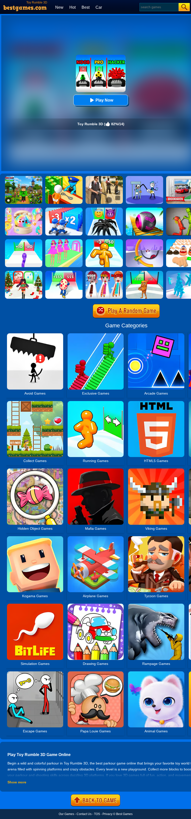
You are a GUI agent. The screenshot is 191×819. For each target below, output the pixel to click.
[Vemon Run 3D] (104, 209)
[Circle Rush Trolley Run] (144, 241)
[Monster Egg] (64, 272)
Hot (72, 7)
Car (99, 7)
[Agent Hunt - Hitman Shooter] (104, 177)
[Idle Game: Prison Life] (64, 177)
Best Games (124, 814)
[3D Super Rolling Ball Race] (144, 209)
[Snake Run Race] (23, 241)
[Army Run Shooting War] (64, 209)
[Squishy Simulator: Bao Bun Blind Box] (23, 209)
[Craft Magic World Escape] (23, 177)
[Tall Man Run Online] (104, 241)
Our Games (66, 814)
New (59, 7)
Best (86, 7)
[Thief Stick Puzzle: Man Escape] (144, 177)
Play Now (104, 100)
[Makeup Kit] (104, 272)
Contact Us (84, 814)
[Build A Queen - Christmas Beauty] (23, 272)
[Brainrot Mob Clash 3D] (144, 272)
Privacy (107, 814)
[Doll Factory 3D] (64, 241)
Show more (16, 782)
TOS (97, 814)
